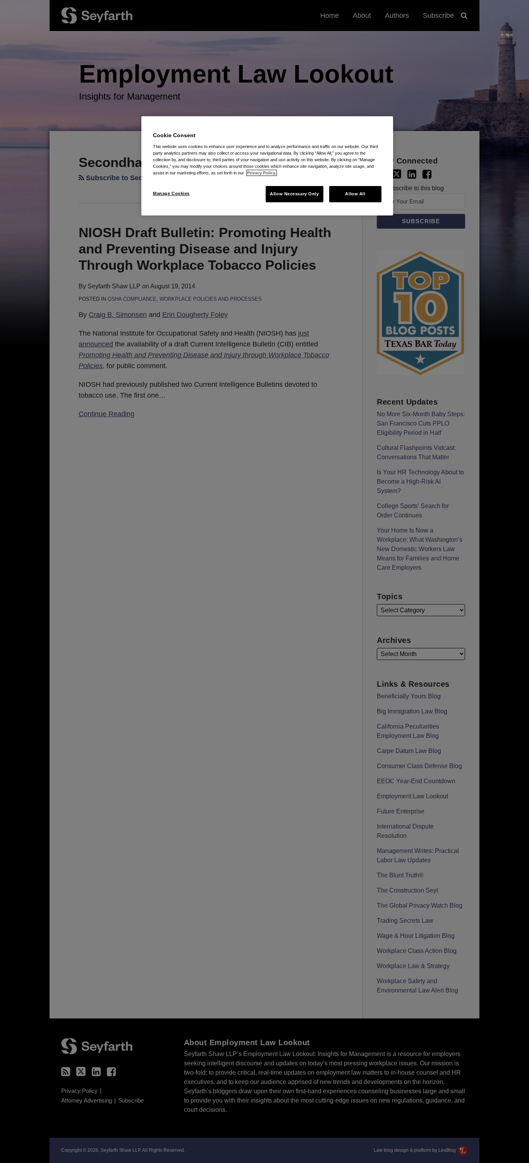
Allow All (355, 193)
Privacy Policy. (261, 173)
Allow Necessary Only (294, 193)
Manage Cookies (171, 193)
